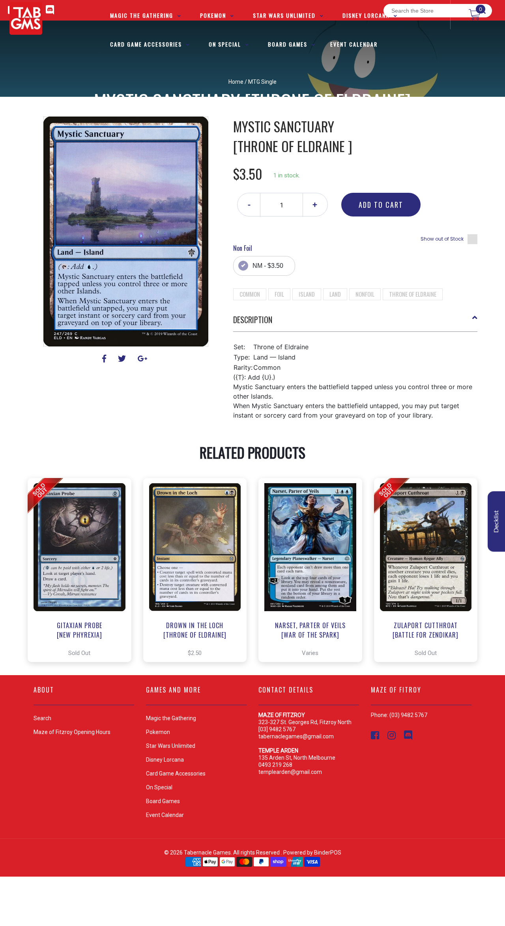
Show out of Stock (442, 238)
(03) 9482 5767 (408, 715)
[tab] (355, 323)
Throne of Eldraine (412, 294)
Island (307, 294)
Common (249, 294)
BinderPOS (327, 852)
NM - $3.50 (267, 265)
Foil (279, 294)
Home (235, 82)
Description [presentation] (252, 320)
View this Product (83, 570)
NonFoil (364, 294)
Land (335, 294)
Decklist (496, 521)
